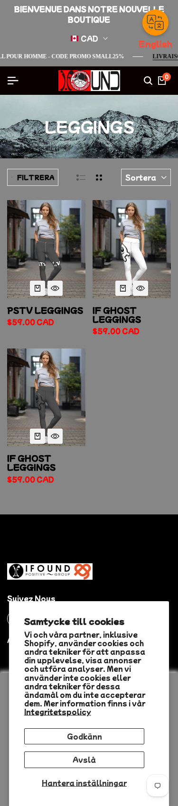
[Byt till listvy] (81, 177)
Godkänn (84, 736)
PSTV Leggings (45, 310)
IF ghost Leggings (117, 315)
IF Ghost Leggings (31, 463)
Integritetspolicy (57, 711)
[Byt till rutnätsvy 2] (99, 177)
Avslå (84, 759)
